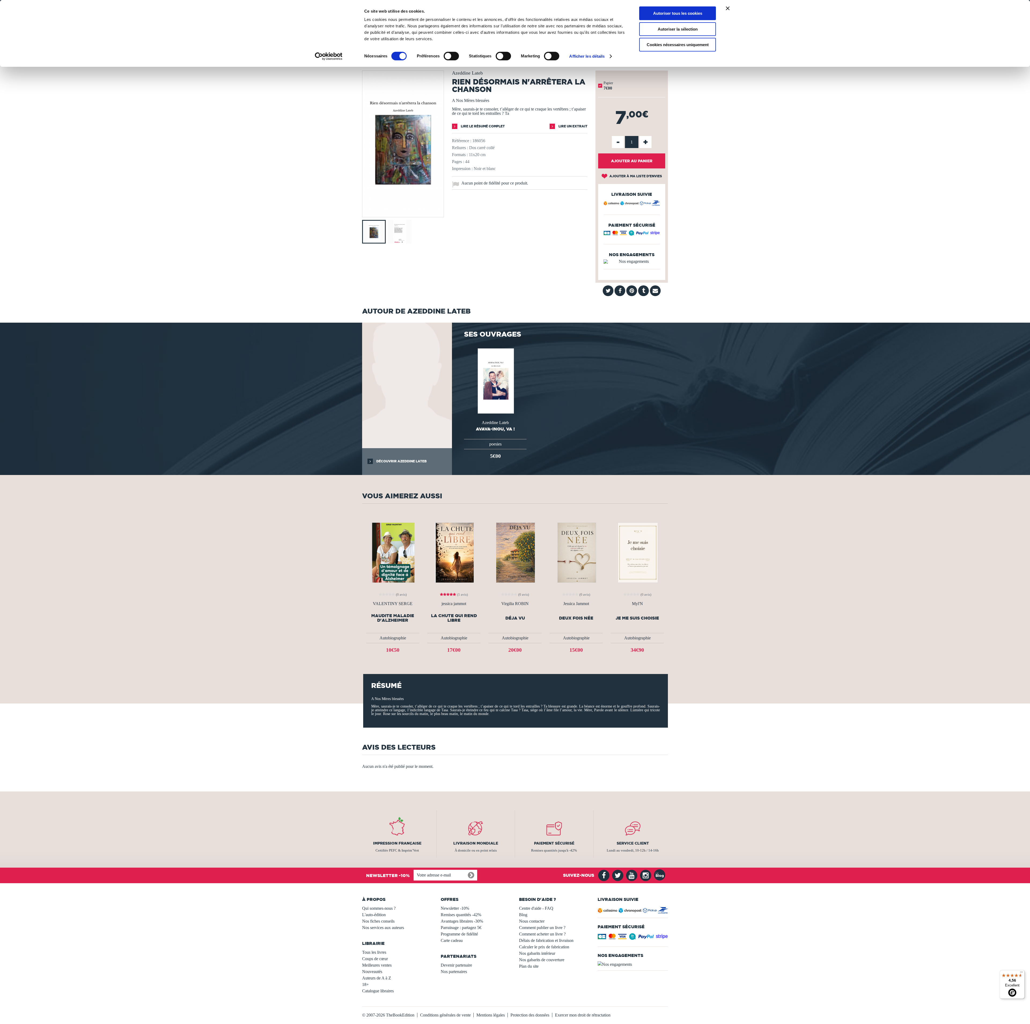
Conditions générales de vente (445, 1015)
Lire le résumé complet (482, 126)
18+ (365, 984)
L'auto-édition (374, 914)
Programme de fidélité (459, 934)
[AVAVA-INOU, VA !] (495, 380)
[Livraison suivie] (632, 204)
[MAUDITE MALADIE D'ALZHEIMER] (393, 552)
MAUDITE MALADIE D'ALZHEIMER (392, 617)
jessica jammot (454, 604)
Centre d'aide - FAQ (536, 908)
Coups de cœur (375, 958)
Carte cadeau (452, 940)
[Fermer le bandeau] (728, 8)
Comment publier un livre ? (542, 927)
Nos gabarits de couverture (541, 959)
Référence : (461, 140)
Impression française (397, 843)
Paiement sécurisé (554, 843)
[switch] (451, 56)
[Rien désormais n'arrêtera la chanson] (403, 213)
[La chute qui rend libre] (454, 552)
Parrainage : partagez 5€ (461, 927)
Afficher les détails (587, 56)
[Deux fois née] (576, 552)
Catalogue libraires (378, 991)
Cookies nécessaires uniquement (678, 44)
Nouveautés (372, 971)
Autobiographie (393, 638)
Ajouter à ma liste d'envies (635, 176)
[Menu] (1021, 973)
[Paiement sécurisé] (632, 234)
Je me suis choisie (637, 618)
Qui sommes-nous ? (379, 908)
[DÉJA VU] (515, 552)
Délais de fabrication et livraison (546, 940)
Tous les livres (374, 952)
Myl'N (637, 604)
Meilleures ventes (377, 965)
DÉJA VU (515, 618)
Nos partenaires (454, 971)
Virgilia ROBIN (515, 604)
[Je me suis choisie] (637, 552)
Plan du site (529, 966)
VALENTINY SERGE (393, 604)
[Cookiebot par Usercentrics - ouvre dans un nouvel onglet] (328, 56)
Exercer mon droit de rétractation (582, 1015)
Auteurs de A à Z (376, 978)
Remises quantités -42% (461, 914)
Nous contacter (532, 921)
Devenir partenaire (456, 965)
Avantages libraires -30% (462, 921)
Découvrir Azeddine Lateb (401, 461)
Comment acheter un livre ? (542, 934)
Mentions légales (490, 1015)
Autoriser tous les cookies (677, 13)
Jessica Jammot (576, 604)
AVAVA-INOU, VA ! (495, 429)
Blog (523, 914)
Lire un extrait (572, 126)
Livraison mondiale (475, 843)
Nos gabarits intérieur (537, 953)
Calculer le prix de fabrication (544, 947)
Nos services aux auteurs (383, 927)
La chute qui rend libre (454, 617)
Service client (633, 843)
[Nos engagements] (632, 261)
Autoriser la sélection (678, 29)
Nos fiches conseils (378, 921)
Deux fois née (576, 618)
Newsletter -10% (455, 908)
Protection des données (529, 1015)
